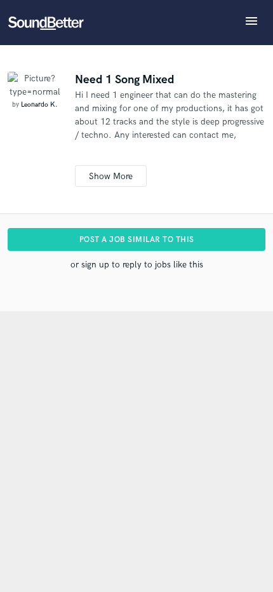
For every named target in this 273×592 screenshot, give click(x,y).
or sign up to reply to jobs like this (136, 264)
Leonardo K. (39, 105)
